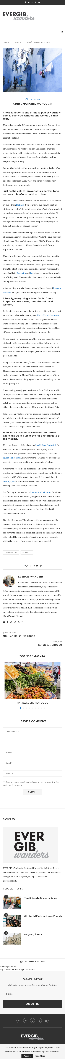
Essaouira (21, 273)
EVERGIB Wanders (31, 576)
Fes (31, 273)
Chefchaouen (11, 552)
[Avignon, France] (12, 939)
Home (6, 42)
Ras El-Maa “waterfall (46, 445)
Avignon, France (33, 934)
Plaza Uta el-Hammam (48, 315)
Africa (18, 42)
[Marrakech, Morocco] (32, 680)
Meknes (20, 204)
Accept (27, 1055)
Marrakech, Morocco (33, 702)
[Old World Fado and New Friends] (12, 921)
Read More (40, 1056)
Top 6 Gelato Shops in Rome (40, 898)
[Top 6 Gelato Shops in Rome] (12, 903)
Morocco (37, 99)
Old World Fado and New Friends (43, 916)
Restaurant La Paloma (40, 492)
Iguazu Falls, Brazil (12, 457)
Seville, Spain (9, 481)
